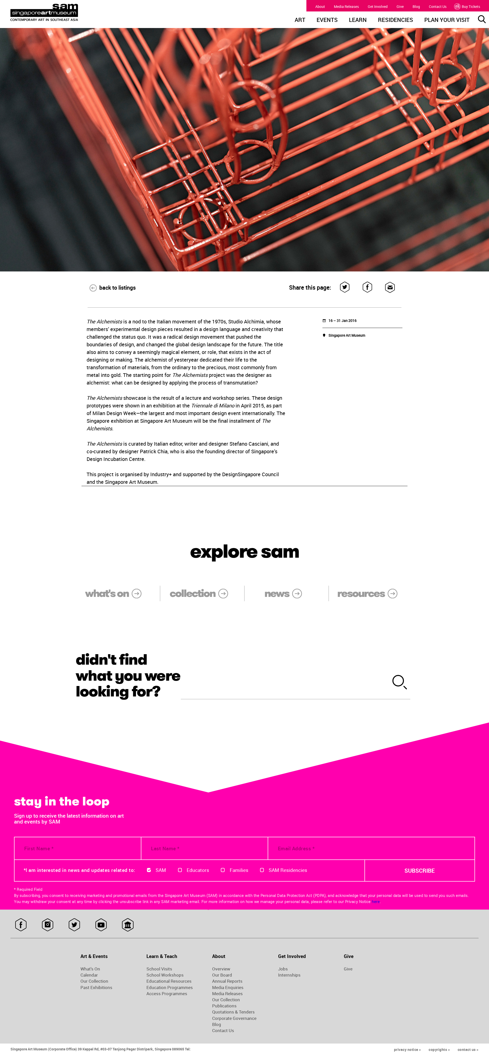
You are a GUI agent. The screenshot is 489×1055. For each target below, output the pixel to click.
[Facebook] (367, 287)
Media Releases (346, 6)
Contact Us (437, 6)
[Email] (390, 287)
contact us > (468, 1049)
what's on (107, 593)
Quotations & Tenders (233, 1012)
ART (300, 20)
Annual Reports (227, 981)
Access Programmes (166, 993)
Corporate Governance (234, 1018)
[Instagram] (47, 924)
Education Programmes (169, 987)
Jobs (283, 969)
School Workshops (165, 975)
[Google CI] (127, 924)
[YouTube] (101, 924)
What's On (90, 969)
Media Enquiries (227, 987)
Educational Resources (169, 981)
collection (192, 593)
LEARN (358, 20)
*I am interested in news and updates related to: (79, 870)
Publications (224, 1006)
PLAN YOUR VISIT (447, 20)
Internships (289, 975)
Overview (221, 969)
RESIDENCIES (395, 20)
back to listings (117, 287)
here (376, 901)
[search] (400, 682)
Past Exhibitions (96, 987)
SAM (161, 870)
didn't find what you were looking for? (128, 675)
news (276, 593)
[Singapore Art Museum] (70, 12)
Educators (198, 870)
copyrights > (439, 1049)
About (320, 6)
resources (360, 593)
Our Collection (94, 981)
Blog (416, 6)
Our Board (222, 975)
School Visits (159, 969)
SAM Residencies (288, 870)
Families (239, 870)
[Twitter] (345, 287)
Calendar (89, 975)
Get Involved (378, 6)
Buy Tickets (471, 6)
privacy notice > (407, 1049)
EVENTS (327, 20)
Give (400, 6)
